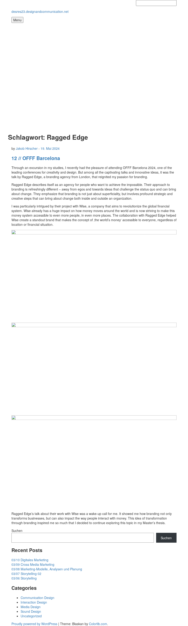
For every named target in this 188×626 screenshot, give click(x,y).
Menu (17, 20)
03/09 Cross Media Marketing (32, 564)
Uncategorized (31, 616)
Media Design (31, 606)
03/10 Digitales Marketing (29, 560)
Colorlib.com (98, 623)
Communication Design (37, 597)
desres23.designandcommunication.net (40, 11)
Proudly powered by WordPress (34, 623)
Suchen (16, 530)
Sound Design (31, 611)
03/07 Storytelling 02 (26, 573)
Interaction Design (34, 602)
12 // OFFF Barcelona (35, 158)
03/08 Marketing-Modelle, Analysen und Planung (46, 569)
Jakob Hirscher (27, 148)
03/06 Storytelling (24, 578)
